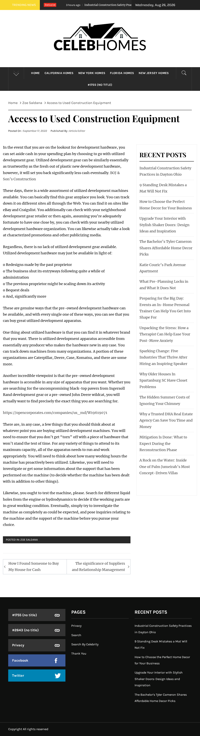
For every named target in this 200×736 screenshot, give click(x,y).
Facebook (20, 660)
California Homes (59, 73)
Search (76, 635)
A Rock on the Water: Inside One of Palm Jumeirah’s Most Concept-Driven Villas (164, 466)
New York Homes (91, 73)
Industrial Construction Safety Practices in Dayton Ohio (103, 5)
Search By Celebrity (84, 644)
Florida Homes (122, 73)
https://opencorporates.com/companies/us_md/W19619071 (55, 412)
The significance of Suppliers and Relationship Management (98, 566)
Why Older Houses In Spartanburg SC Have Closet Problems (163, 380)
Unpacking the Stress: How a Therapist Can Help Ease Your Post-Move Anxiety (164, 334)
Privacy (18, 645)
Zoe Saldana (29, 539)
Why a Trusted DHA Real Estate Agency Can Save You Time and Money (166, 420)
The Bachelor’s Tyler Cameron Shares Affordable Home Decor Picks (165, 247)
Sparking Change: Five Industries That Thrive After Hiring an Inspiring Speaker (163, 357)
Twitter (18, 675)
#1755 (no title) (100, 85)
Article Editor (77, 131)
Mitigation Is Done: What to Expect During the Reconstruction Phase (163, 443)
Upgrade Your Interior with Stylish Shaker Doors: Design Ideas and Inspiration (164, 224)
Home (35, 73)
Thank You (78, 653)
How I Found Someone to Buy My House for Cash (33, 566)
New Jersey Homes (154, 73)
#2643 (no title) (25, 630)
